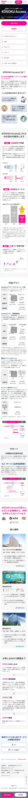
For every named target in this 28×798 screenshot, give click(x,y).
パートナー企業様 (15, 772)
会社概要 (3, 765)
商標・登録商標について (6, 770)
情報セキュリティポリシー (6, 767)
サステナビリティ (22, 788)
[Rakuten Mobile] (7, 2)
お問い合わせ (7, 795)
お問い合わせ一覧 (12, 788)
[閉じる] (26, 783)
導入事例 (6, 58)
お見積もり (18, 2)
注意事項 (3, 772)
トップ (2, 759)
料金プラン (7, 47)
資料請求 (20, 795)
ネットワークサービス (11, 759)
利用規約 (8, 772)
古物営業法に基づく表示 (19, 770)
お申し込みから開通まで (10, 63)
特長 (5, 41)
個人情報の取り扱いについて (14, 765)
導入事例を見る (20, 566)
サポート (6, 52)
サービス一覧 (3, 788)
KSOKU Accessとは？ (10, 36)
